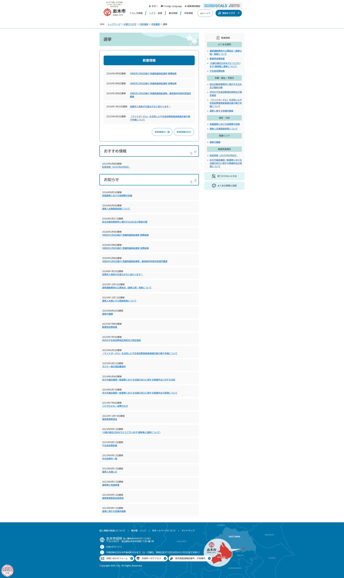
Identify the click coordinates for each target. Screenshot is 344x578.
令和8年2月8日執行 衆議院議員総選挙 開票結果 (153, 73)
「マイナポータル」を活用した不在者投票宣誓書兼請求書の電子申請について (139, 353)
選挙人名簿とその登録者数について (119, 301)
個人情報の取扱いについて (112, 531)
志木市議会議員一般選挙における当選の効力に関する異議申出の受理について (139, 393)
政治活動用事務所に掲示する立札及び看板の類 (124, 222)
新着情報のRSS (184, 132)
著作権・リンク (138, 531)
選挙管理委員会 (109, 419)
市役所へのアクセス (151, 558)
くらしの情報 (136, 13)
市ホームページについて (164, 531)
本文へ (155, 6)
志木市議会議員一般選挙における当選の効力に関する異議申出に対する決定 (138, 380)
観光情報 (173, 13)
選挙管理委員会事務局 (113, 498)
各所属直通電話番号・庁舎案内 (190, 558)
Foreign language (172, 6)
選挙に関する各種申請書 (114, 511)
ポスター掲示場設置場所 (114, 367)
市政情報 (188, 13)
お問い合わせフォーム (117, 558)
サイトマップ (188, 531)
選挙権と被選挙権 (110, 485)
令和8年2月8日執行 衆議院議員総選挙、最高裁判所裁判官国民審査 (134, 261)
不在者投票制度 (109, 445)
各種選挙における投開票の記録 (117, 196)
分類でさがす (129, 24)
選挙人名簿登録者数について (116, 209)
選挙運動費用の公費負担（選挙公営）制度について (127, 288)
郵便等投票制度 (109, 327)
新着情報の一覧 (162, 132)
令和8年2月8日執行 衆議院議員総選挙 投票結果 (153, 83)
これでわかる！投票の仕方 (115, 406)
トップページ (114, 24)
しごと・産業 (155, 13)
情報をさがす (228, 13)
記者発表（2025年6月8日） (116, 167)
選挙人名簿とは (109, 472)
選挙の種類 (107, 314)
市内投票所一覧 (109, 459)
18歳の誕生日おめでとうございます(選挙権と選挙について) (131, 432)
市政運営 (155, 24)
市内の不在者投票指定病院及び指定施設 (121, 340)
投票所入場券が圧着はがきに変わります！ (150, 107)
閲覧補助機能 (193, 6)
